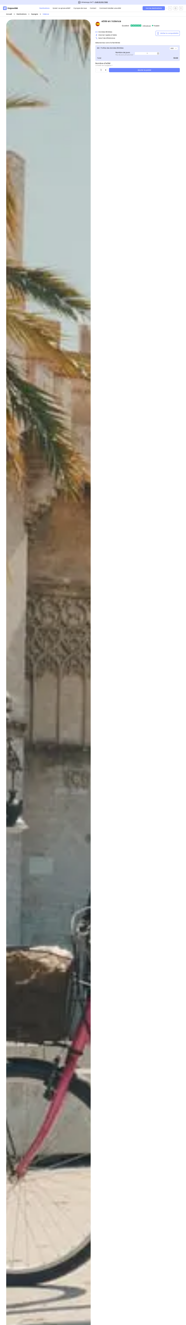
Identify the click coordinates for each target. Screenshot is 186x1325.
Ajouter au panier (144, 70)
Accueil (9, 14)
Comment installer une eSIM (110, 8)
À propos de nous (80, 8)
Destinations (44, 8)
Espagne (34, 14)
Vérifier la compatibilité (169, 33)
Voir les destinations (154, 8)
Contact (93, 8)
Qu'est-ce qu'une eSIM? (61, 8)
